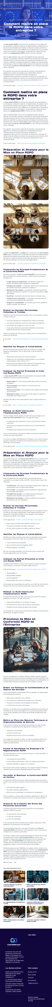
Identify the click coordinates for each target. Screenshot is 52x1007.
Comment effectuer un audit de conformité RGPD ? (32, 85)
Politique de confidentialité (36, 999)
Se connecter (32, 980)
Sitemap (30, 1001)
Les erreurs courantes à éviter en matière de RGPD (31, 446)
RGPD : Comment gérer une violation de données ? (28, 405)
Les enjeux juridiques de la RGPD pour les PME (31, 263)
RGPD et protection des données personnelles (31, 143)
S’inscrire (31, 977)
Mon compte (32, 975)
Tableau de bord (33, 983)
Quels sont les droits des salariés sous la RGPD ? (32, 569)
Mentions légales (33, 997)
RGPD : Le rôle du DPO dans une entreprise (29, 520)
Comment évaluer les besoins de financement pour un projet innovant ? (14, 985)
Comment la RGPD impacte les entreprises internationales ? (35, 902)
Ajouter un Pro (32, 972)
